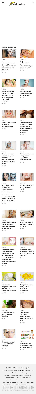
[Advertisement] (18, 27)
